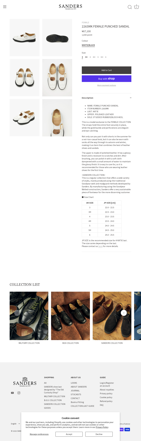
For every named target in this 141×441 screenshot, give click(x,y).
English (13, 424)
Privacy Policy (102, 427)
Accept (69, 434)
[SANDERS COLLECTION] (112, 316)
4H (94, 57)
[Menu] (5, 7)
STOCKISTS (76, 394)
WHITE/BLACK (88, 45)
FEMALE (85, 22)
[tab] (106, 177)
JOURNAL (75, 390)
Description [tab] (87, 97)
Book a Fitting (77, 402)
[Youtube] (12, 392)
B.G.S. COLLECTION (53, 400)
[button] (17, 313)
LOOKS (74, 382)
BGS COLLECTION (70, 343)
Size (84, 53)
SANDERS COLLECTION (112, 343)
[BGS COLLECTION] (70, 316)
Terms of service (124, 424)
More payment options (106, 85)
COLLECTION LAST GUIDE (82, 406)
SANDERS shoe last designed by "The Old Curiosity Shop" (54, 389)
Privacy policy (106, 393)
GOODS (47, 407)
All (45, 382)
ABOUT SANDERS (79, 386)
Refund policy (106, 401)
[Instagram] (18, 392)
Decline (99, 434)
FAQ (101, 405)
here (100, 246)
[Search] (130, 7)
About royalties (107, 389)
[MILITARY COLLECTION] (29, 316)
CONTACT (75, 398)
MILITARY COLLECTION (29, 343)
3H (86, 57)
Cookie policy (106, 397)
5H (102, 57)
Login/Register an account (107, 384)
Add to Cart (106, 70)
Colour (85, 41)
